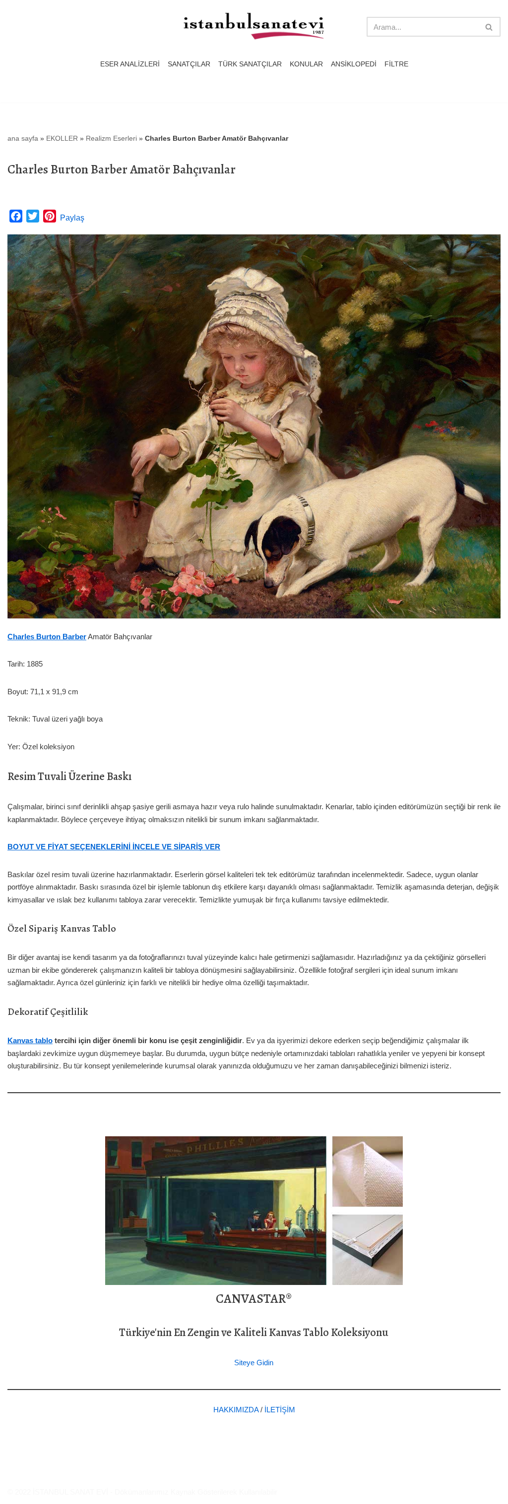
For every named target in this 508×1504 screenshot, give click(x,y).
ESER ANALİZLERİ (130, 64)
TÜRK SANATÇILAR (250, 64)
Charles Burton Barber (46, 636)
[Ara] (489, 27)
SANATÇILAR (189, 64)
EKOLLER (62, 138)
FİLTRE (396, 64)
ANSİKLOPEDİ (354, 64)
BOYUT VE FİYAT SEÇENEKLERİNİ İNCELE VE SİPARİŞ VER (113, 846)
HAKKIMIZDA (235, 1409)
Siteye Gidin (253, 1362)
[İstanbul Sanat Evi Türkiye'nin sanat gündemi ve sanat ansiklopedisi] (254, 27)
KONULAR (306, 64)
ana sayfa (22, 138)
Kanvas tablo (30, 1040)
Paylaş (72, 218)
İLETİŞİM (279, 1409)
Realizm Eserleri (111, 138)
